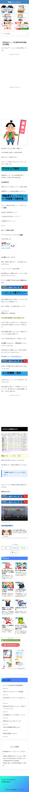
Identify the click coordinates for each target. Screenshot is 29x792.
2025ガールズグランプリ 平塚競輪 (13, 691)
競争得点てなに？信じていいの (12, 721)
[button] (27, 33)
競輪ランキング (5, 245)
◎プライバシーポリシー (8, 779)
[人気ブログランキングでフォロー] (10, 639)
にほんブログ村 (5, 248)
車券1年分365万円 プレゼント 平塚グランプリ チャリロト (14, 707)
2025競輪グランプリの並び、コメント (14, 715)
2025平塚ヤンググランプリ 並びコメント (14, 699)
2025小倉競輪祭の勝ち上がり (11, 727)
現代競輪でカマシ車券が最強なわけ (11, 356)
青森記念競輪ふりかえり (10, 733)
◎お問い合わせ (5, 781)
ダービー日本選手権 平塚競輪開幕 (13, 685)
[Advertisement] (14, 70)
